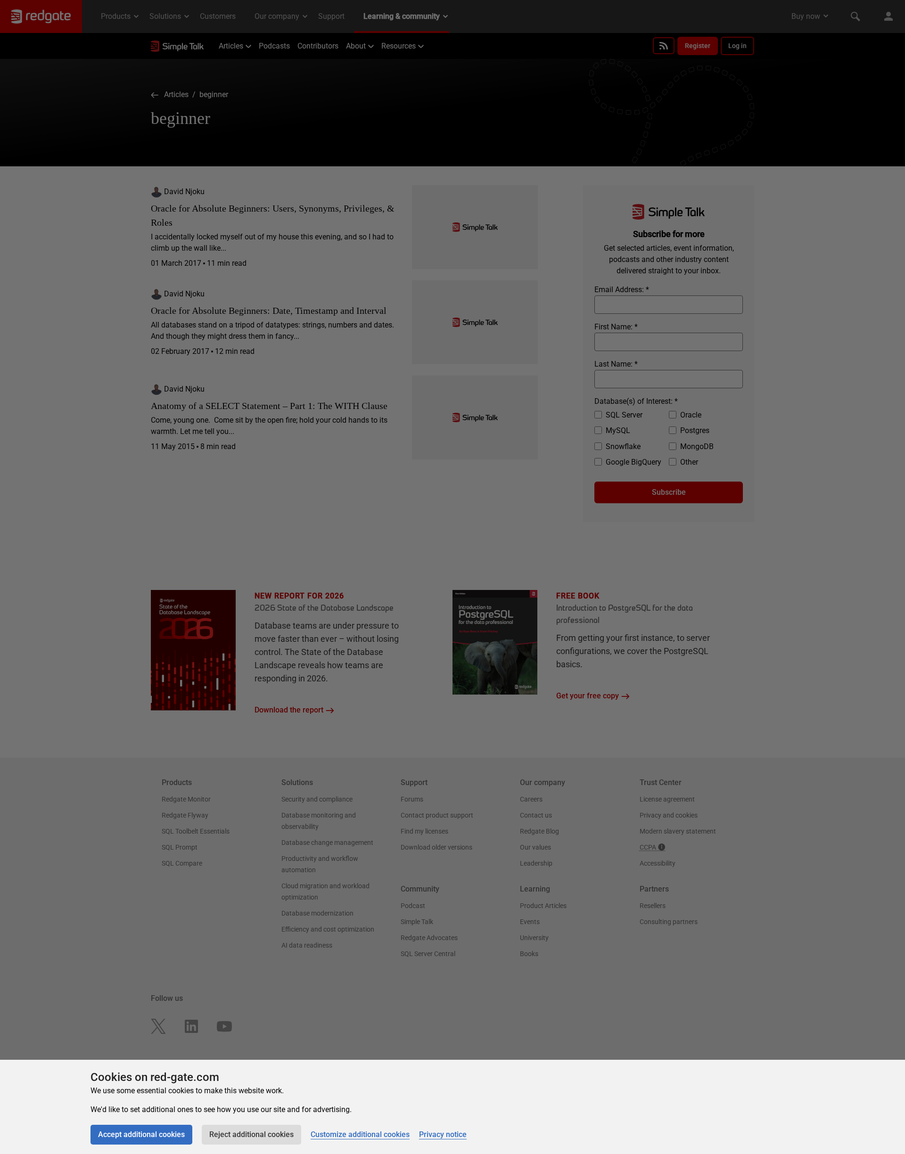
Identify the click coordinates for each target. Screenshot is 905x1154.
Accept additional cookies (141, 1134)
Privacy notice (443, 1134)
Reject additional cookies (251, 1134)
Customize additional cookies (360, 1134)
